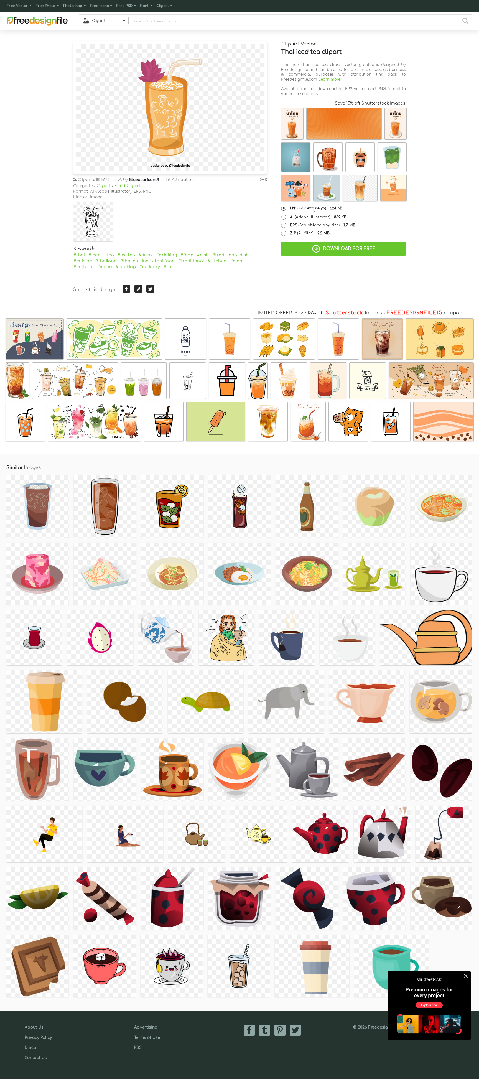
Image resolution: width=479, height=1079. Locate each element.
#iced (94, 255)
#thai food (163, 261)
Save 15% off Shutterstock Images (370, 103)
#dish (203, 255)
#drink (146, 255)
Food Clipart (128, 186)
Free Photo (45, 6)
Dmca (30, 1047)
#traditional (191, 261)
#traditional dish (230, 255)
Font (144, 6)
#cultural (83, 266)
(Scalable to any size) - (322, 225)
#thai (79, 255)
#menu (104, 266)
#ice (168, 266)
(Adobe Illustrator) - (318, 217)
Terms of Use (147, 1037)
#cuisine (82, 261)
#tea (109, 255)
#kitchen (217, 261)
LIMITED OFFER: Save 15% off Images (318, 313)
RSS (138, 1047)
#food (186, 255)
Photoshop (72, 6)
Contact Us (36, 1058)
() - (316, 208)
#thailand (106, 261)
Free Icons (99, 6)
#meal (237, 261)
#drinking (166, 255)
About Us (34, 1027)
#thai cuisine (134, 261)
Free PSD (124, 6)
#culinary (149, 266)
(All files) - (310, 233)
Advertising (145, 1027)
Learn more (329, 79)
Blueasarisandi (144, 180)
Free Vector (17, 6)
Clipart (163, 6)
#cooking (126, 266)
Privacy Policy (38, 1037)
